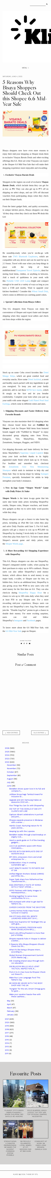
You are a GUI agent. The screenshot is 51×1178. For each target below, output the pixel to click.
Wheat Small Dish (40, 291)
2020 (7, 1022)
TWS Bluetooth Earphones (25, 256)
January (10, 1015)
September (12, 775)
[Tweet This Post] (21, 643)
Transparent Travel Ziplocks (28, 270)
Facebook (31, 620)
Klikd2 (16, 1174)
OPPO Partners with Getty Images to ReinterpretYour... (25, 892)
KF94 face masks (34, 390)
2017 (7, 1033)
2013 (7, 1047)
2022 (7, 762)
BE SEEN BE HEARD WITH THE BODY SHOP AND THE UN (25, 984)
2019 (7, 1026)
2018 (7, 1029)
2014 (7, 1043)
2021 (7, 1019)
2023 (7, 759)
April (9, 1004)
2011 (7, 1054)
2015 (7, 1040)
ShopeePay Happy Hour (30, 593)
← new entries (11, 733)
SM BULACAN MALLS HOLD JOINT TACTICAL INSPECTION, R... (24, 967)
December (12, 765)
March (10, 1008)
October (11, 772)
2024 (7, 755)
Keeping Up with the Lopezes (22, 831)
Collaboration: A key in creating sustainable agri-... (22, 864)
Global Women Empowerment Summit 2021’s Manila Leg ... (26, 956)
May (9, 1001)
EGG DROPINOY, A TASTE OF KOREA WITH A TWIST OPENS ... (25, 886)
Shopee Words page (14, 544)
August (10, 779)
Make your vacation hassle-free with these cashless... (25, 995)
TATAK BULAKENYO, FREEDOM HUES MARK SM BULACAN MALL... (25, 928)
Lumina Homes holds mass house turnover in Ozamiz (24, 912)
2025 (7, 752)
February (11, 1011)
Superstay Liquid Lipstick (31, 453)
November (12, 768)
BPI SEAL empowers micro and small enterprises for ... (25, 858)
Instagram (18, 620)
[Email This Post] (29, 643)
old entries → (39, 733)
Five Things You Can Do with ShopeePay (26, 806)
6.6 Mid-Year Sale (13, 631)
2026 (7, 748)
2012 (7, 1050)
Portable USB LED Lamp (18, 281)
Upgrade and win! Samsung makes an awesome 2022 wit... (25, 801)
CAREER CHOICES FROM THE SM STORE (27, 907)
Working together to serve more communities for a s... (23, 897)
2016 (7, 1036)
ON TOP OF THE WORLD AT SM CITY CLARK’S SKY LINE (25, 810)
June (9, 786)
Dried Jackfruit (34, 379)
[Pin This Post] (26, 643)
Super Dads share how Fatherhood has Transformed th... (26, 880)
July (9, 782)
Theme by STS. (32, 1174)
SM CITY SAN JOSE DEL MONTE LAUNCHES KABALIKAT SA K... (23, 917)
